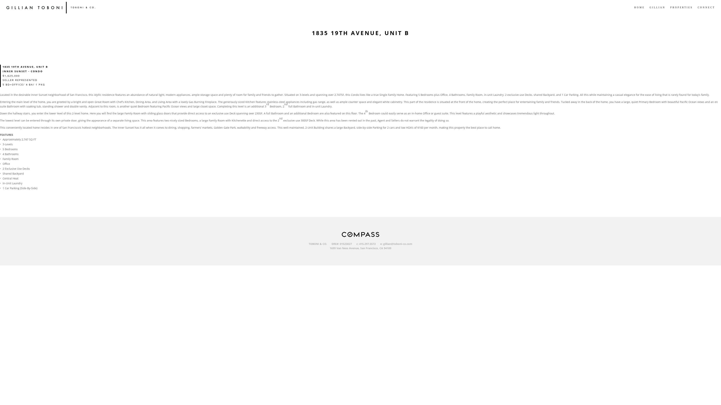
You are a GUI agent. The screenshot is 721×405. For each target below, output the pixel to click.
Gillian (657, 7)
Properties (681, 7)
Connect (706, 7)
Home (639, 7)
